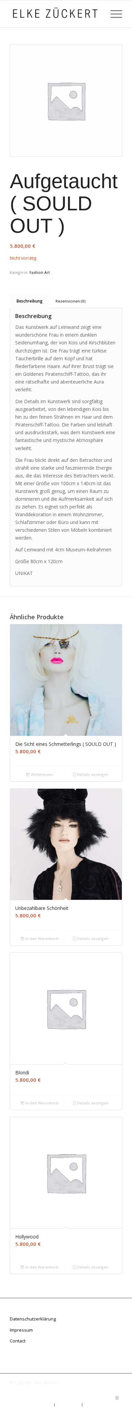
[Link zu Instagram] (117, 1398)
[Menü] (113, 13)
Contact (17, 1341)
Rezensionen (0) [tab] (70, 301)
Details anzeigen (92, 774)
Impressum (21, 1330)
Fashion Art (39, 272)
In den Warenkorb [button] (41, 938)
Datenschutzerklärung (33, 1319)
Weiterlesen (41, 774)
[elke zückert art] (55, 13)
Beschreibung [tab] (30, 301)
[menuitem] (113, 13)
